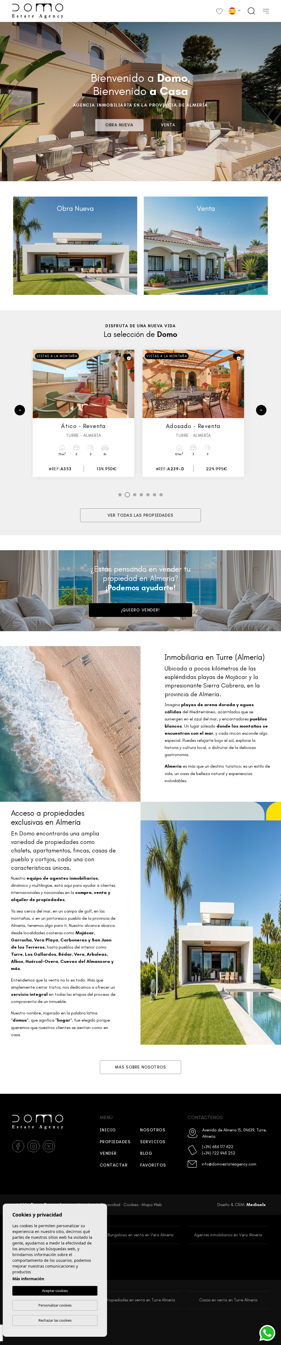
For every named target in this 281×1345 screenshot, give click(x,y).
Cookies (130, 1204)
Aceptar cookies (55, 1290)
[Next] (261, 410)
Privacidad (110, 1204)
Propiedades (115, 1141)
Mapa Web (152, 1204)
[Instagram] (33, 1146)
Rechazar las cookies (55, 1320)
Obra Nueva (119, 125)
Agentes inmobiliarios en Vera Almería (228, 1234)
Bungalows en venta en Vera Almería (140, 1234)
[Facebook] (18, 1146)
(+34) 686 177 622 (217, 1146)
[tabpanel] (85, 413)
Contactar (114, 1165)
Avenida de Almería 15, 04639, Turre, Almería (234, 1133)
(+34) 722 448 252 (218, 1153)
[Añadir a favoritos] (129, 356)
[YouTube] (49, 1146)
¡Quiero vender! (140, 610)
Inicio (108, 1130)
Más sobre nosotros (140, 1067)
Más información (28, 1278)
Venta (168, 125)
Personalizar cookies (55, 1305)
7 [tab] (161, 495)
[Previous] (20, 410)
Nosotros (152, 1130)
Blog (146, 1153)
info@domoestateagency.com (229, 1164)
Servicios (153, 1141)
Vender (108, 1153)
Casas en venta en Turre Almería (228, 1300)
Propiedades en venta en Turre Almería (140, 1300)
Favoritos (153, 1165)
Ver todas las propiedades (140, 515)
